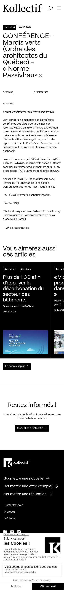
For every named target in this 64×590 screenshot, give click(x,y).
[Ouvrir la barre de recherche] (50, 8)
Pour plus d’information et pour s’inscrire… (27, 195)
